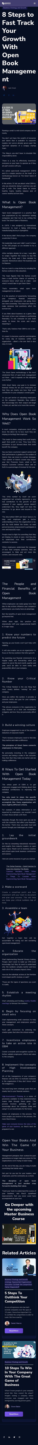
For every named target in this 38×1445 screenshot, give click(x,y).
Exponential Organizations (21, 1282)
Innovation (8, 1284)
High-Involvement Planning (12, 1096)
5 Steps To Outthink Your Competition (16, 1297)
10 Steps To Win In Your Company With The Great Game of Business (18, 1376)
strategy (8, 1282)
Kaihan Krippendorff (12, 1287)
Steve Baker (15, 1406)
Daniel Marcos (16, 1323)
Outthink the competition (22, 1284)
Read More (13, 1331)
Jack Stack (12, 88)
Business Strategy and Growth (14, 8)
